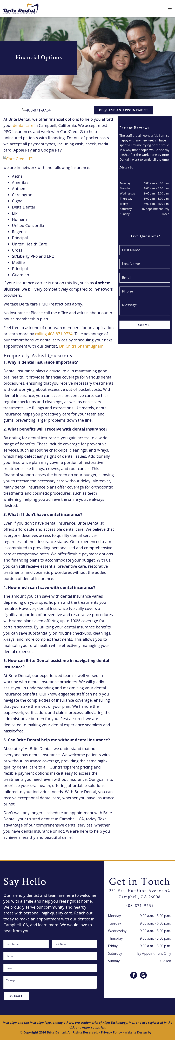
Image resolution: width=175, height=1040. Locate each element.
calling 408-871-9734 (53, 333)
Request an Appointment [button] (124, 110)
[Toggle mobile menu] (170, 8)
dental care (23, 125)
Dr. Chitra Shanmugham (81, 346)
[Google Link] (143, 975)
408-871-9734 (38, 110)
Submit (144, 325)
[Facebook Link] (133, 975)
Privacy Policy (111, 1032)
